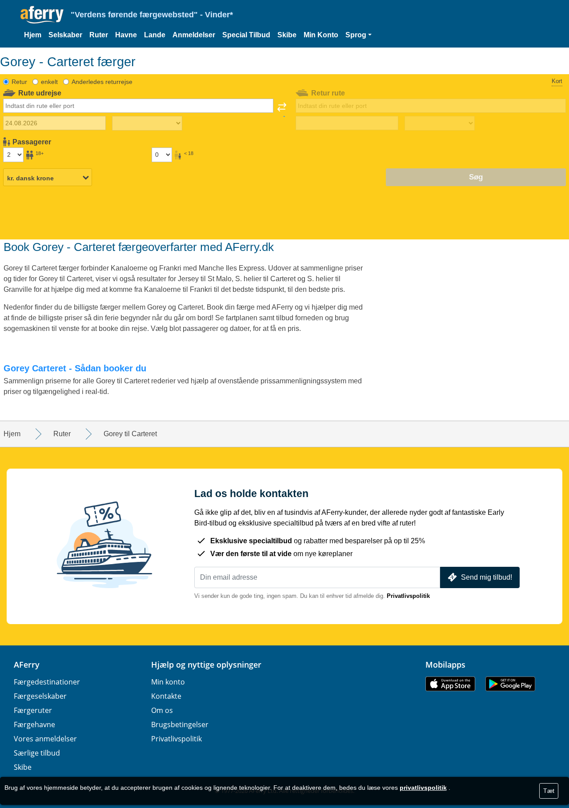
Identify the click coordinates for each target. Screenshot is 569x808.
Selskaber (65, 35)
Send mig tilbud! (486, 577)
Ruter (98, 35)
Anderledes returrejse (102, 81)
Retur (19, 81)
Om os (162, 710)
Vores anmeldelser (45, 739)
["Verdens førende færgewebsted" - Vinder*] (42, 15)
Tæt (548, 790)
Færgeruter (33, 710)
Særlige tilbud (37, 753)
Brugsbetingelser (179, 724)
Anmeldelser (193, 35)
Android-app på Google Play (510, 684)
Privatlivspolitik (408, 596)
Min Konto (321, 35)
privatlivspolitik (423, 787)
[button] (358, 35)
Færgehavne (34, 724)
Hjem (32, 35)
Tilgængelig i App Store (450, 684)
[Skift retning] (281, 110)
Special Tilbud (246, 35)
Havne (126, 35)
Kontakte (166, 696)
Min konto (168, 682)
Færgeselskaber (40, 696)
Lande (154, 35)
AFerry (27, 664)
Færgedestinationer (47, 682)
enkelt (49, 81)
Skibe (287, 35)
